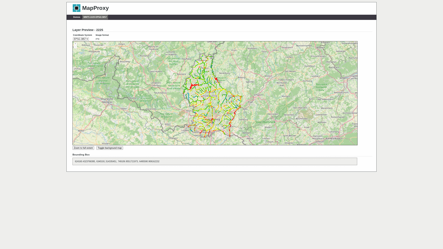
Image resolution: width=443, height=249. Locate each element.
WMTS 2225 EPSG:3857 (95, 17)
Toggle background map (110, 148)
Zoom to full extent (83, 148)
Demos (76, 17)
